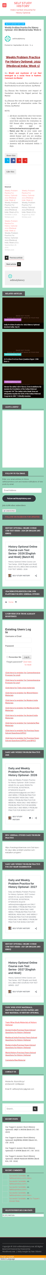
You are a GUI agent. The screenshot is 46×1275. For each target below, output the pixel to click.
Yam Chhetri (36, 1251)
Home (11, 602)
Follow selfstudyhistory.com (19, 498)
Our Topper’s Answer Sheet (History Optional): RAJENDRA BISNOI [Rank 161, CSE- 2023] (21, 1140)
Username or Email (13, 636)
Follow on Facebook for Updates (22, 517)
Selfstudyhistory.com (15, 24)
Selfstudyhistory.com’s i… (18, 1184)
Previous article (16, 258)
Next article (11, 264)
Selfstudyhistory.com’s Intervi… (20, 1178)
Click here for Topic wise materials (20, 688)
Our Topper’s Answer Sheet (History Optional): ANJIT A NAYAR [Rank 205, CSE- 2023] (22, 1129)
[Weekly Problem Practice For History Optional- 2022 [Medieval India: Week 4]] (13, 203)
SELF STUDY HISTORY (23, 4)
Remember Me (15, 657)
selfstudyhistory (18, 39)
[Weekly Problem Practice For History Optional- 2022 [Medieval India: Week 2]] (13, 235)
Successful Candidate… (18, 1176)
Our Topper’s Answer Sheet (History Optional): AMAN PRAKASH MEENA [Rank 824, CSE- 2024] (22, 1158)
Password (9, 646)
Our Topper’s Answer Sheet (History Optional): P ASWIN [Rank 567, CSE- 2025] (22, 1149)
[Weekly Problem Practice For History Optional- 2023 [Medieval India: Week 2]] (30, 203)
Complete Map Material (15, 1060)
